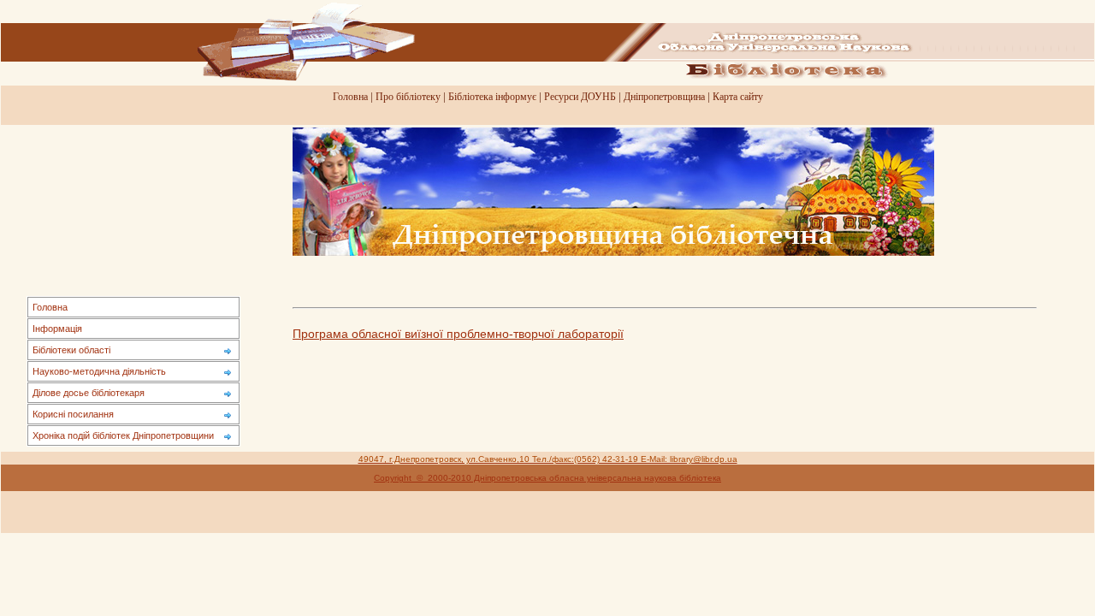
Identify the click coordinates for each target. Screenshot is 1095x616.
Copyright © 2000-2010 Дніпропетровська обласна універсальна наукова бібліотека (547, 478)
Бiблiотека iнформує (492, 97)
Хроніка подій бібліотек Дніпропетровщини (123, 435)
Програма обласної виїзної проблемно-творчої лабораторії (458, 334)
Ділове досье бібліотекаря (89, 393)
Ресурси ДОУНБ (580, 97)
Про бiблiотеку (408, 97)
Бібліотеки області (71, 350)
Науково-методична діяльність (99, 371)
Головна (350, 97)
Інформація (57, 328)
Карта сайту (738, 97)
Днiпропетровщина (664, 97)
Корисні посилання (73, 414)
